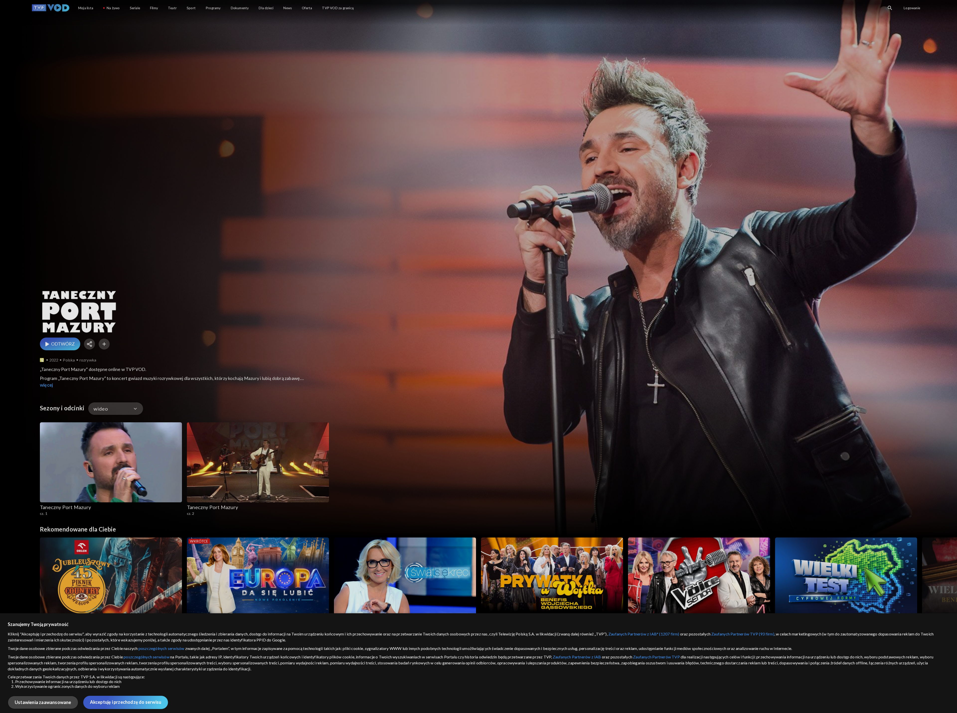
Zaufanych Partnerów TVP (656, 656)
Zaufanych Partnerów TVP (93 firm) (742, 633)
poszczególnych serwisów (161, 648)
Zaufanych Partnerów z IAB (577, 656)
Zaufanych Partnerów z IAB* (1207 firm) (643, 633)
